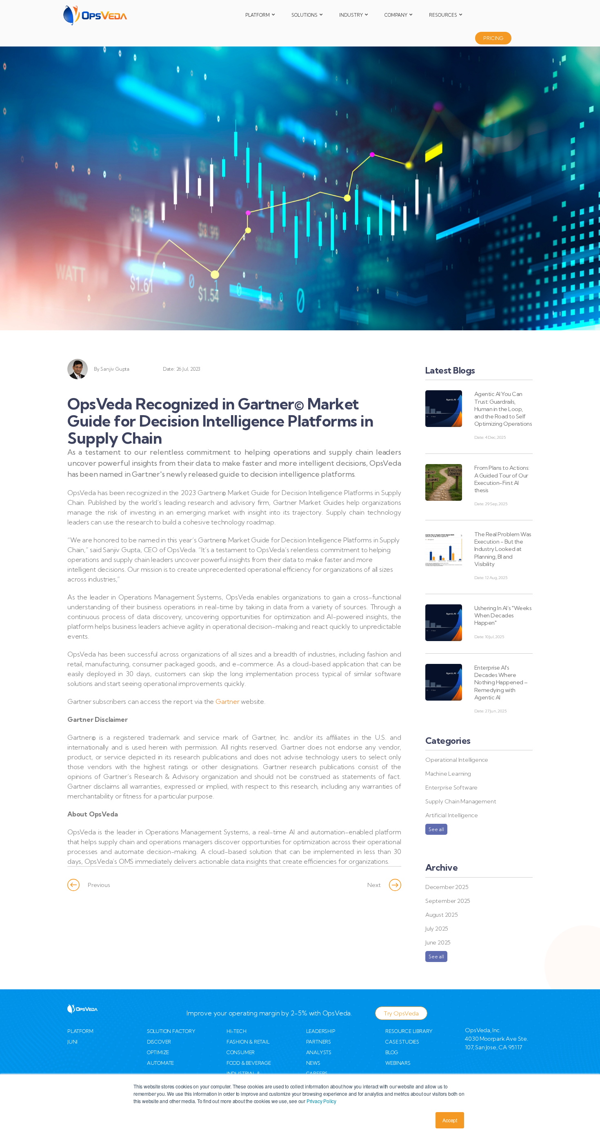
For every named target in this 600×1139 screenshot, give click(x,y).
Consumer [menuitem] (241, 1052)
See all (436, 829)
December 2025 (446, 887)
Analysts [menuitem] (318, 1052)
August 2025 (441, 914)
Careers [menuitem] (317, 1073)
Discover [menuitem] (159, 1042)
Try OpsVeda (401, 1013)
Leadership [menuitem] (321, 1031)
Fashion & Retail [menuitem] (248, 1042)
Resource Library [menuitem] (409, 1031)
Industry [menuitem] (351, 15)
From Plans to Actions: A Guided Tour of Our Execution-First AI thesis (501, 479)
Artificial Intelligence (451, 815)
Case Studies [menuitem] (402, 1042)
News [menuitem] (313, 1063)
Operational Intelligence (456, 759)
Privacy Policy (321, 1100)
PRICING (493, 38)
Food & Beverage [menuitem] (249, 1063)
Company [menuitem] (395, 15)
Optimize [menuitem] (158, 1052)
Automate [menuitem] (160, 1063)
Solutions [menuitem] (304, 15)
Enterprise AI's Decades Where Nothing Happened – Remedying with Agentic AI (501, 682)
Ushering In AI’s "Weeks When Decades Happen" (503, 615)
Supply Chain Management (460, 801)
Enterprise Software (451, 787)
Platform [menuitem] (257, 15)
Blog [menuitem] (391, 1052)
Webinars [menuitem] (397, 1063)
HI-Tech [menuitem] (237, 1031)
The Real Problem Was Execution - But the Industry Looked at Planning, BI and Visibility (502, 549)
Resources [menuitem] (443, 15)
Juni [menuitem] (72, 1042)
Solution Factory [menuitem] (171, 1031)
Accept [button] (449, 1120)
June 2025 (438, 942)
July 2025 (436, 928)
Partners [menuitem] (318, 1042)
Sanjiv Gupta (114, 369)
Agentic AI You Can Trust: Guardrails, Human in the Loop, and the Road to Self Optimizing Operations (503, 408)
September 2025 (447, 901)
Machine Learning (448, 773)
